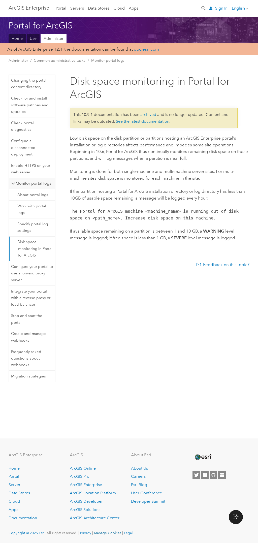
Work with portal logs (31, 209)
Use (33, 38)
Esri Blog (139, 484)
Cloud (119, 8)
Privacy (85, 533)
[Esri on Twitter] (196, 475)
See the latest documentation (142, 121)
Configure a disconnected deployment (23, 147)
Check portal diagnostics (22, 126)
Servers (77, 8)
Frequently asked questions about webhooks (26, 358)
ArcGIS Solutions (85, 509)
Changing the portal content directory (28, 83)
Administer (53, 38)
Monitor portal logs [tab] (33, 183)
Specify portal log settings (32, 227)
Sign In (221, 8)
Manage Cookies (107, 533)
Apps (133, 8)
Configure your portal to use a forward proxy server (32, 273)
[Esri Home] (203, 457)
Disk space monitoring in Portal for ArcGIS (34, 249)
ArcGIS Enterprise (29, 8)
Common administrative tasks (59, 60)
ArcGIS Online (83, 468)
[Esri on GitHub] (213, 475)
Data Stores (98, 8)
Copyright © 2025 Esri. (27, 533)
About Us (139, 468)
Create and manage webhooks (28, 336)
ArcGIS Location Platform (93, 493)
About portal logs (32, 195)
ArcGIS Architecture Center (94, 518)
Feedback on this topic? (226, 264)
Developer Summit (148, 501)
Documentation (23, 518)
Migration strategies (28, 376)
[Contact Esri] (222, 475)
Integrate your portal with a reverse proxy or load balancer (30, 298)
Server (14, 484)
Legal (128, 533)
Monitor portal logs (107, 60)
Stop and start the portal (26, 319)
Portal (61, 8)
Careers (138, 476)
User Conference (146, 493)
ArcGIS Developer (86, 501)
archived (148, 114)
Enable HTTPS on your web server (30, 168)
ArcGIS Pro (79, 476)
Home (17, 38)
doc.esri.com (146, 49)
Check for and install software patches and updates (30, 105)
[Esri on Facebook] (205, 475)
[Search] (204, 8)
